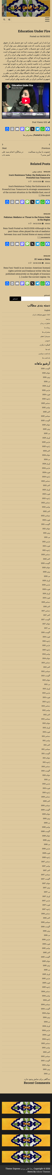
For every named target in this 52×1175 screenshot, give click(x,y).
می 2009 (47, 823)
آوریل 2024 (46, 464)
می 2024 (47, 459)
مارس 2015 (46, 645)
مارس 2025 (46, 442)
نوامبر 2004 (46, 996)
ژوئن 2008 (46, 840)
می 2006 (47, 935)
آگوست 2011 (46, 753)
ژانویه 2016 (46, 641)
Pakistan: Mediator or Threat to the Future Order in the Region (27, 218)
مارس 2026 (46, 390)
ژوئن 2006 (46, 931)
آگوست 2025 (45, 420)
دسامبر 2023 (45, 481)
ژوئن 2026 (46, 377)
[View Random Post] (9, 19)
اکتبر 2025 (46, 412)
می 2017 (47, 628)
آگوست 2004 (45, 1009)
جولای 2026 (46, 373)
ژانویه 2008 (46, 857)
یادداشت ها (46, 358)
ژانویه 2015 (46, 650)
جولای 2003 (46, 1065)
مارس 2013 (46, 693)
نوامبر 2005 (46, 948)
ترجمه (48, 319)
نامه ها (48, 349)
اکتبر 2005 (46, 952)
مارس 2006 (46, 939)
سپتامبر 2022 (45, 516)
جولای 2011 (46, 758)
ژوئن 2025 (46, 429)
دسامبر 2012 (46, 706)
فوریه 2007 (46, 905)
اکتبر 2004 (46, 1000)
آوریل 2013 (46, 689)
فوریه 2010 (46, 788)
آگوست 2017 (45, 619)
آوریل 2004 (46, 1026)
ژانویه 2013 (46, 702)
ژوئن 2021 (46, 533)
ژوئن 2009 (46, 818)
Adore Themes (43, 1171)
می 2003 (47, 1074)
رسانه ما (47, 328)
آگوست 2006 (45, 927)
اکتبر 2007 (46, 870)
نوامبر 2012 (46, 710)
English (46, 135)
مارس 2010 (46, 784)
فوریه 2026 (46, 394)
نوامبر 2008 (46, 827)
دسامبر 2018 (46, 602)
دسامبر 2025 (45, 403)
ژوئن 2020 (46, 572)
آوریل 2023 (46, 490)
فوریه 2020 (46, 589)
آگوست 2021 (45, 524)
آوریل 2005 (46, 974)
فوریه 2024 (46, 472)
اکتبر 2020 (46, 559)
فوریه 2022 (46, 520)
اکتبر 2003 (46, 1052)
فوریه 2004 (46, 1035)
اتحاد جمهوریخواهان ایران (41, 315)
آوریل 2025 (46, 438)
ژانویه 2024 (46, 477)
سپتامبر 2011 (46, 749)
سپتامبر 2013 (45, 671)
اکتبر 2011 (47, 745)
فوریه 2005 (46, 983)
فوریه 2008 (46, 853)
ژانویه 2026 (46, 399)
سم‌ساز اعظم (45, 336)
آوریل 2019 (46, 593)
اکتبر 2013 (46, 667)
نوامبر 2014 (46, 654)
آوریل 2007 (46, 896)
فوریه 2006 (46, 944)
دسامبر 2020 (45, 554)
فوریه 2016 (46, 637)
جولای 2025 (46, 425)
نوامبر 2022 (46, 507)
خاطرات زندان (45, 323)
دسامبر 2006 (45, 914)
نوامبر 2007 (46, 866)
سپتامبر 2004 (45, 1004)
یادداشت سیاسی (37, 171)
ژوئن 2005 (46, 965)
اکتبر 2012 (46, 715)
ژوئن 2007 (46, 888)
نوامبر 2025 (46, 407)
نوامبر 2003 (46, 1048)
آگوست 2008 (45, 831)
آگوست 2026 (45, 368)
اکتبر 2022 (46, 511)
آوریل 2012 (46, 728)
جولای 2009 (46, 814)
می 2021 (47, 537)
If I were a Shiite (42, 259)
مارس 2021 (46, 542)
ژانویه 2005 (46, 987)
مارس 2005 (46, 978)
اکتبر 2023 (46, 485)
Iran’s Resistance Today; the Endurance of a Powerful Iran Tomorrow (29, 176)
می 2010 (47, 779)
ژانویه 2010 (46, 792)
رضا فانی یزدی (26, 6)
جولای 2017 (46, 624)
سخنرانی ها (28, 135)
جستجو (47, 295)
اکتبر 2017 (46, 615)
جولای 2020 (46, 567)
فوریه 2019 (46, 598)
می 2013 (47, 684)
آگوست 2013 (45, 676)
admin (47, 181)
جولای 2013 (46, 680)
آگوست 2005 (45, 957)
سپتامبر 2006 (45, 922)
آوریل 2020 (46, 580)
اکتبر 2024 (46, 451)
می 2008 (47, 844)
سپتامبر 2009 (45, 805)
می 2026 (47, 381)
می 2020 (47, 576)
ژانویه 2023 (46, 498)
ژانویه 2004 (46, 1039)
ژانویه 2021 (46, 550)
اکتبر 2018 (46, 606)
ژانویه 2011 (46, 762)
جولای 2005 (46, 961)
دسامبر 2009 (45, 797)
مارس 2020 (46, 585)
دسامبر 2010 (46, 766)
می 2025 (47, 433)
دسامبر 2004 (45, 991)
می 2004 (47, 1022)
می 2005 (47, 970)
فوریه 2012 (46, 732)
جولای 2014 (46, 658)
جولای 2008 (46, 836)
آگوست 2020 (45, 563)
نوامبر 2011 (46, 740)
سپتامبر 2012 (45, 719)
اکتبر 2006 (46, 918)
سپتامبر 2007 (45, 875)
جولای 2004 (46, 1013)
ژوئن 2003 (46, 1069)
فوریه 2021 (46, 546)
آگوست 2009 (45, 810)
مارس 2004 (46, 1030)
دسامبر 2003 (45, 1043)
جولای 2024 (46, 455)
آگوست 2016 (45, 632)
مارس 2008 (46, 849)
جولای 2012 (46, 723)
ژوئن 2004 (46, 1017)
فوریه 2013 (46, 697)
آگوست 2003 (45, 1061)
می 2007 (47, 892)
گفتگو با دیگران (45, 345)
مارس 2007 (46, 901)
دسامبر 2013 (46, 663)
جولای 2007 (46, 883)
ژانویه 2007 (46, 909)
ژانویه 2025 (46, 446)
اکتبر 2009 (46, 801)
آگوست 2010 (45, 771)
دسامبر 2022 (45, 503)
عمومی (47, 341)
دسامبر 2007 (45, 862)
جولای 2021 (46, 529)
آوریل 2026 (46, 386)
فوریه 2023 (46, 494)
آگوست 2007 (45, 879)
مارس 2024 (46, 468)
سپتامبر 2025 (45, 416)
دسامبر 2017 (46, 611)
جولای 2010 (46, 775)
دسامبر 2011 (46, 736)
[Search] (4, 19)
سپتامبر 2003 (45, 1056)
